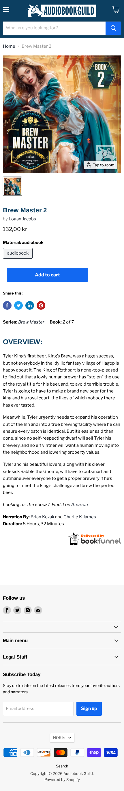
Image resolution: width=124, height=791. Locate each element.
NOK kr (59, 737)
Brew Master (31, 322)
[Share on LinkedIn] (29, 305)
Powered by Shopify (62, 779)
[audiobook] (18, 260)
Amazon (79, 504)
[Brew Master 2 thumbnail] (12, 186)
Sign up (89, 708)
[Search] (113, 28)
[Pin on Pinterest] (41, 305)
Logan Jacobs (22, 219)
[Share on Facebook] (7, 305)
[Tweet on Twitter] (18, 305)
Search (62, 766)
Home (9, 46)
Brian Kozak (42, 516)
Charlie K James (79, 516)
